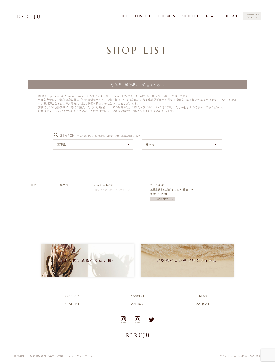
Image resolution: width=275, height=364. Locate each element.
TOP (124, 16)
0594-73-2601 (158, 194)
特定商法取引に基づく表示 (46, 355)
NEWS (210, 16)
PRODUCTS (166, 16)
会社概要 (19, 355)
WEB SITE (162, 199)
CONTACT (202, 304)
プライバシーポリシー (82, 355)
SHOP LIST (190, 16)
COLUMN (229, 16)
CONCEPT (143, 16)
